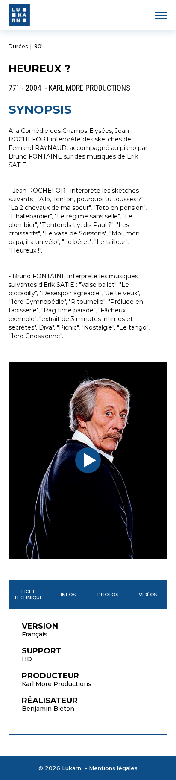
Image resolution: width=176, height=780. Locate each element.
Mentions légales (113, 768)
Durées (18, 46)
